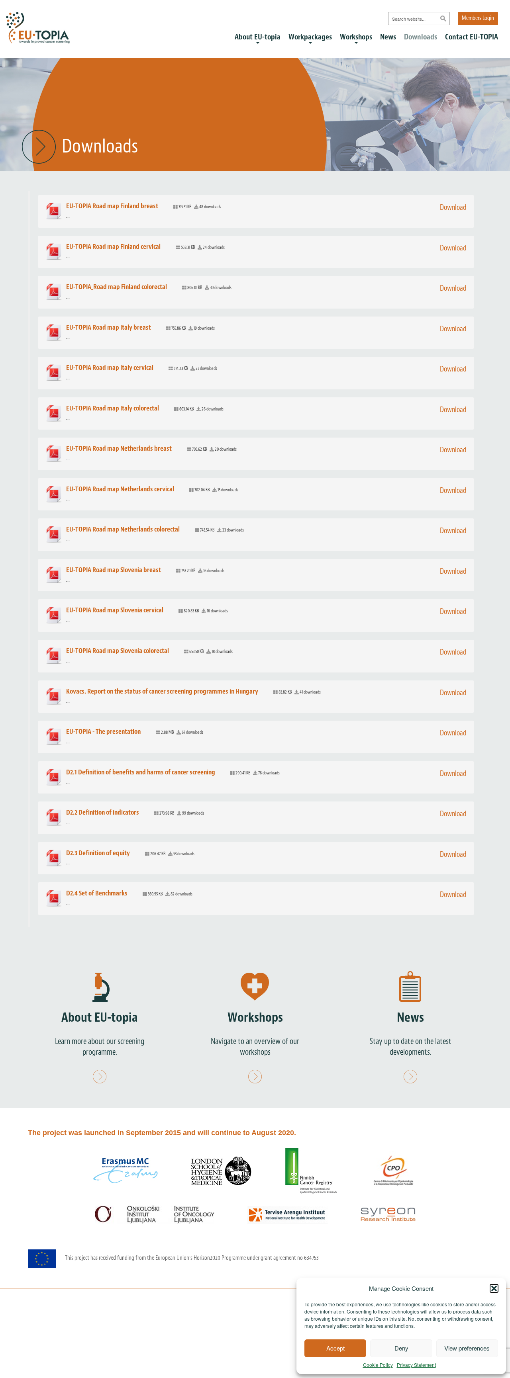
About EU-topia (257, 37)
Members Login (478, 18)
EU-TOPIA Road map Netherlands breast (119, 448)
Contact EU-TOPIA (471, 37)
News (388, 37)
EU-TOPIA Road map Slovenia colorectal (117, 650)
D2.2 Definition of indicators (102, 812)
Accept (335, 1348)
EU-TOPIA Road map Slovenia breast (113, 569)
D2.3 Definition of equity (98, 852)
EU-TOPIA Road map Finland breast (112, 205)
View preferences (467, 1348)
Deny (401, 1348)
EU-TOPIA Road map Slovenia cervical (114, 610)
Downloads (420, 37)
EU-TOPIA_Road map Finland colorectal (116, 286)
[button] (494, 1288)
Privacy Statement (416, 1364)
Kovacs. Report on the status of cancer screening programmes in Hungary (162, 691)
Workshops (356, 37)
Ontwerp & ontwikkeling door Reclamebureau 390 (420, 1340)
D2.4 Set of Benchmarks (97, 893)
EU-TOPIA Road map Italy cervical (109, 367)
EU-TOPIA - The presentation (103, 731)
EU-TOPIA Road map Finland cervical (113, 246)
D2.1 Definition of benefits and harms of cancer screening (140, 772)
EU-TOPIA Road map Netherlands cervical (120, 489)
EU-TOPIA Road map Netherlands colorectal (123, 529)
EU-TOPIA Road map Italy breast (108, 327)
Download (453, 207)
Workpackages (310, 37)
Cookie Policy (378, 1364)
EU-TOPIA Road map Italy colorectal (112, 408)
